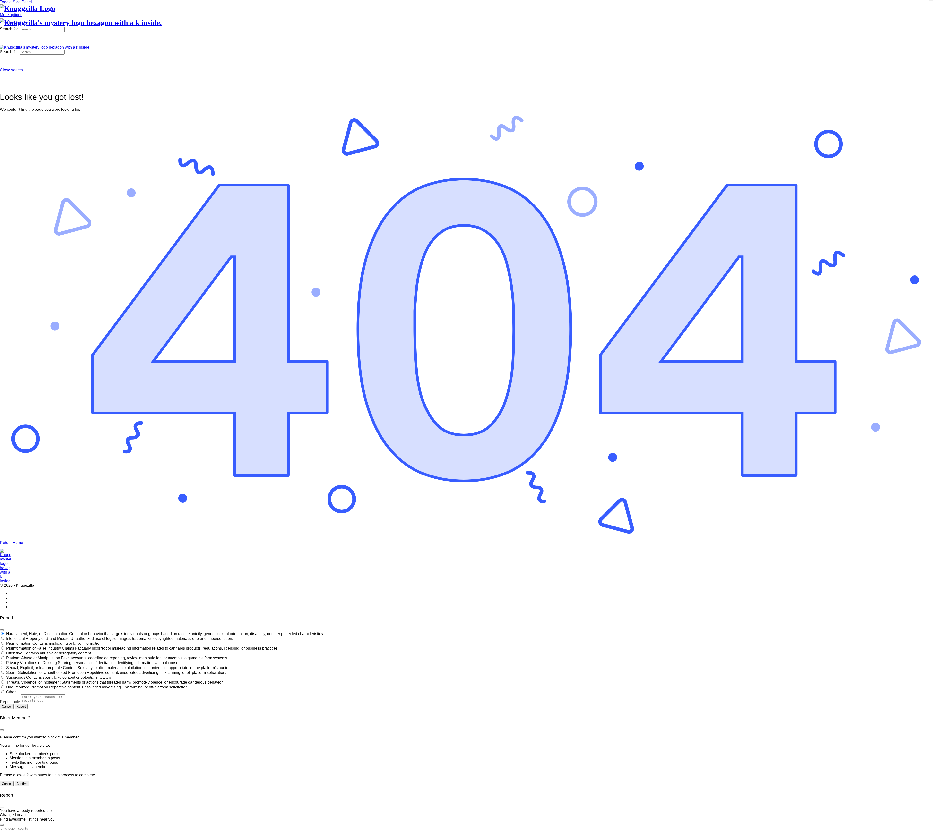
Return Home (11, 543)
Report (21, 706)
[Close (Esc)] (2, 630)
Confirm (22, 784)
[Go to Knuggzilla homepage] (27, 8)
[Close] (931, 0)
